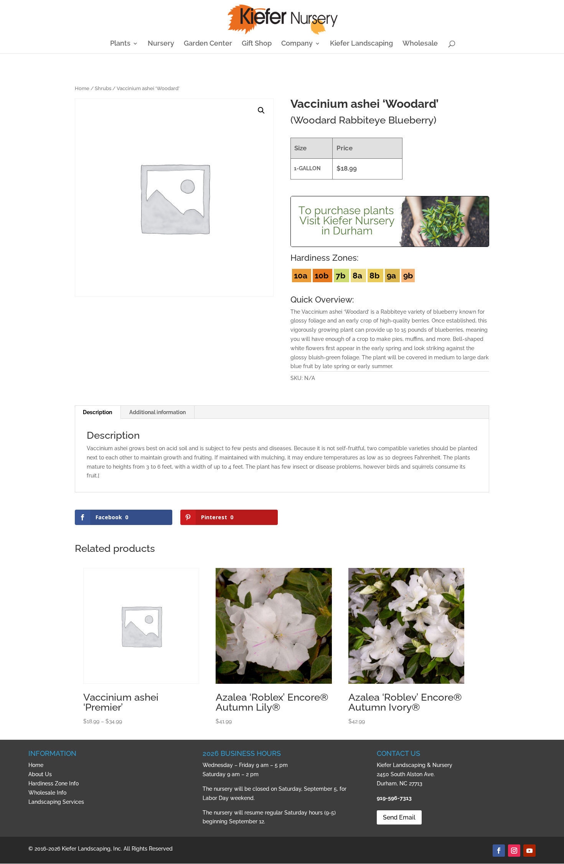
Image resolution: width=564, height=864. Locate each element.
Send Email (399, 817)
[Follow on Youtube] (529, 850)
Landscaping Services (56, 802)
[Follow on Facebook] (499, 850)
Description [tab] (97, 412)
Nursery (161, 44)
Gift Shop (257, 44)
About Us (40, 774)
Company (297, 44)
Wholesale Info (47, 793)
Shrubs (103, 88)
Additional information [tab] (157, 412)
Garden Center (208, 44)
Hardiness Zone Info (53, 783)
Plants (120, 44)
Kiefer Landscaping (361, 44)
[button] (261, 110)
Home (82, 88)
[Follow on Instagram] (514, 850)
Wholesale (420, 44)
